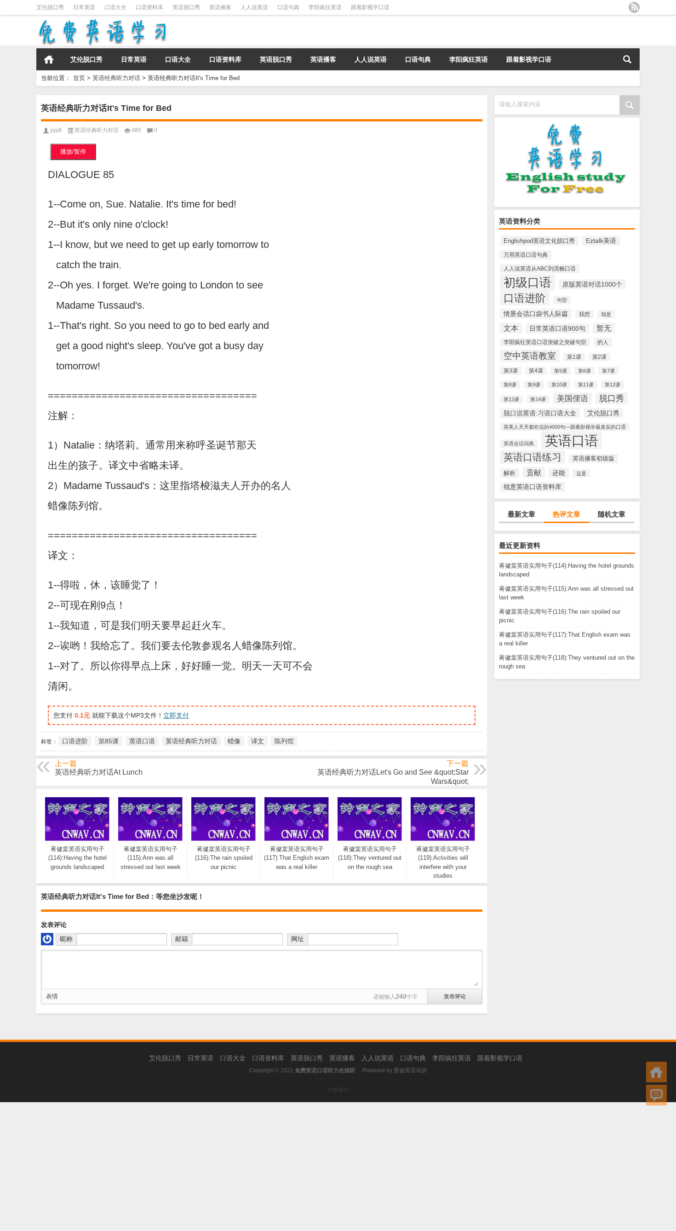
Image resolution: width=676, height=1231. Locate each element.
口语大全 (115, 7)
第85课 (108, 741)
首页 (48, 59)
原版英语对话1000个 (592, 284)
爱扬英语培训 (410, 1070)
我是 (606, 314)
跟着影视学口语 (370, 7)
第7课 (608, 371)
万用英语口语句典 (526, 255)
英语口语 (571, 440)
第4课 (536, 371)
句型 (562, 300)
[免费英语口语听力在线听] (101, 20)
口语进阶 (525, 298)
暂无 (603, 328)
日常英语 (84, 7)
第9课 (533, 384)
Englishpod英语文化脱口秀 (539, 240)
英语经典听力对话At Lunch (99, 772)
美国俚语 (572, 398)
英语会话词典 (519, 443)
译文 (257, 741)
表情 (52, 996)
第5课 (560, 371)
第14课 (538, 399)
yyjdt (56, 130)
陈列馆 (284, 741)
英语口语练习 (532, 457)
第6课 (584, 371)
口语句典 (288, 7)
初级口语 (527, 282)
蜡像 (234, 741)
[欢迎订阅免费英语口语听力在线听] (634, 7)
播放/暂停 (73, 151)
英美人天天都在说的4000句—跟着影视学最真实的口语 (565, 427)
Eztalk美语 (601, 240)
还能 (558, 473)
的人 (602, 342)
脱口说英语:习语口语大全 (540, 413)
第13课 (511, 399)
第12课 (612, 384)
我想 (584, 314)
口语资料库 (149, 7)
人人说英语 (254, 7)
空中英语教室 (530, 356)
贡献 (534, 472)
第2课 (599, 357)
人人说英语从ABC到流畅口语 (540, 268)
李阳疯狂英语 (325, 7)
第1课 (574, 357)
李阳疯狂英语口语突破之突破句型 (545, 342)
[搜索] (627, 59)
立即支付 (176, 715)
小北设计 (338, 1090)
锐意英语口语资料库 (532, 486)
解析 (510, 473)
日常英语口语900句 (557, 328)
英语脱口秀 (186, 7)
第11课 (586, 384)
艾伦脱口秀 (50, 7)
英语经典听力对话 (116, 78)
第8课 (510, 384)
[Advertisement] (276, 1166)
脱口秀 (611, 398)
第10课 (559, 384)
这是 (581, 473)
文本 (511, 328)
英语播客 (220, 7)
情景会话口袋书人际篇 (536, 313)
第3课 (511, 371)
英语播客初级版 (593, 458)
